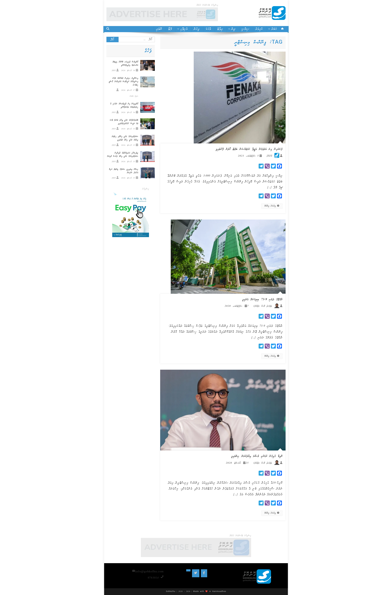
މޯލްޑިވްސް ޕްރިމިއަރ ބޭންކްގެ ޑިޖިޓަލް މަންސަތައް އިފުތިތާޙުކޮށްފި (125, 63)
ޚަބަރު (274, 29)
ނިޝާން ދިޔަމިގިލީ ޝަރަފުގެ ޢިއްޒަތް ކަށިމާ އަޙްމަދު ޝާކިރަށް (123, 171)
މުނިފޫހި (184, 29)
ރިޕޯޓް (220, 29)
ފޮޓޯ (170, 29)
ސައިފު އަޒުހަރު (134, 96)
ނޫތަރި (159, 29)
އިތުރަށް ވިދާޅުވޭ (270, 206)
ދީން (233, 29)
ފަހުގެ (148, 51)
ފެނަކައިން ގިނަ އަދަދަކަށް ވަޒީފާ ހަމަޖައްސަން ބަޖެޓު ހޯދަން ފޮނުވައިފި (249, 149)
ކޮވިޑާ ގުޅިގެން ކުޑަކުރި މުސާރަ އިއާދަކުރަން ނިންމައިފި (257, 456)
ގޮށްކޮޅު (269, 156)
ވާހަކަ (208, 29)
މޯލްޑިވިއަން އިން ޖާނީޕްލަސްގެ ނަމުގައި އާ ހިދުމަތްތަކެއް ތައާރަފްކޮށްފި (124, 105)
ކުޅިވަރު (259, 29)
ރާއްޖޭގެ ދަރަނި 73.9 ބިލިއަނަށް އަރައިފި (262, 299)
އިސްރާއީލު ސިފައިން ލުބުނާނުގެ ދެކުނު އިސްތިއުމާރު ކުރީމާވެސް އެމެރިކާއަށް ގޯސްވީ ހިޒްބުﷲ (123, 82)
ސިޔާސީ (245, 29)
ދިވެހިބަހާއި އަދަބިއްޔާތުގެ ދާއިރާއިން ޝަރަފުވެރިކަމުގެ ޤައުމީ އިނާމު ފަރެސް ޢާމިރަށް (122, 154)
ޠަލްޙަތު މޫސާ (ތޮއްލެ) (262, 306)
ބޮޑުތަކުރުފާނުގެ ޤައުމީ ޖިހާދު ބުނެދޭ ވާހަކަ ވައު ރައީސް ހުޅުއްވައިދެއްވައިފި (124, 122)
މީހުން (197, 29)
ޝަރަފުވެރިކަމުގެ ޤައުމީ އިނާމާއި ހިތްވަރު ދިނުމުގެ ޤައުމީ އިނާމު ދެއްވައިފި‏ (125, 138)
